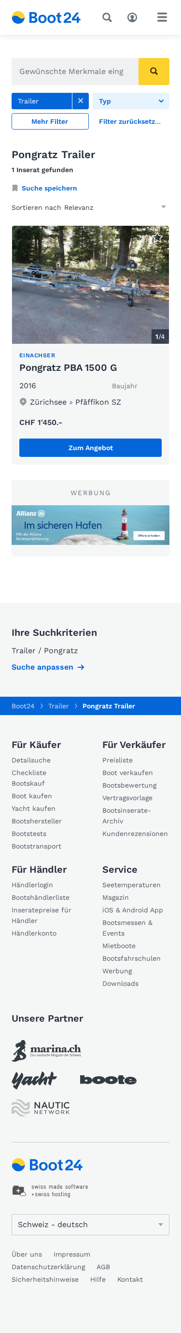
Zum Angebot (91, 448)
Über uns (27, 1254)
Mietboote (119, 946)
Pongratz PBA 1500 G (68, 367)
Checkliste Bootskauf (29, 778)
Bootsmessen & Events (127, 928)
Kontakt (130, 1279)
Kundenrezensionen (135, 833)
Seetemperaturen (131, 885)
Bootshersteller (37, 821)
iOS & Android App (132, 910)
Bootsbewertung (129, 785)
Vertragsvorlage (127, 798)
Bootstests (29, 833)
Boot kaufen (32, 796)
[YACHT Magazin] (34, 1080)
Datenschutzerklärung (48, 1267)
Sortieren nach (36, 207)
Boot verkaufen (127, 772)
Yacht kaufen (34, 808)
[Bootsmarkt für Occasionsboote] (46, 17)
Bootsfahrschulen (131, 958)
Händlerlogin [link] (32, 885)
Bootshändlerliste (41, 897)
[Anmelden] (135, 16)
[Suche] (109, 17)
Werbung (117, 971)
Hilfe (98, 1279)
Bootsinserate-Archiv (126, 815)
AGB (103, 1267)
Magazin (115, 897)
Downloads (120, 983)
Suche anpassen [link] (42, 667)
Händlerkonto (34, 933)
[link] (80, 101)
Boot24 (23, 706)
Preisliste (117, 760)
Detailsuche (31, 760)
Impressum (72, 1254)
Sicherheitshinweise (45, 1279)
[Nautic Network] (41, 1108)
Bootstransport (36, 846)
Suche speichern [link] (49, 188)
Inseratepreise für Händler (41, 915)
